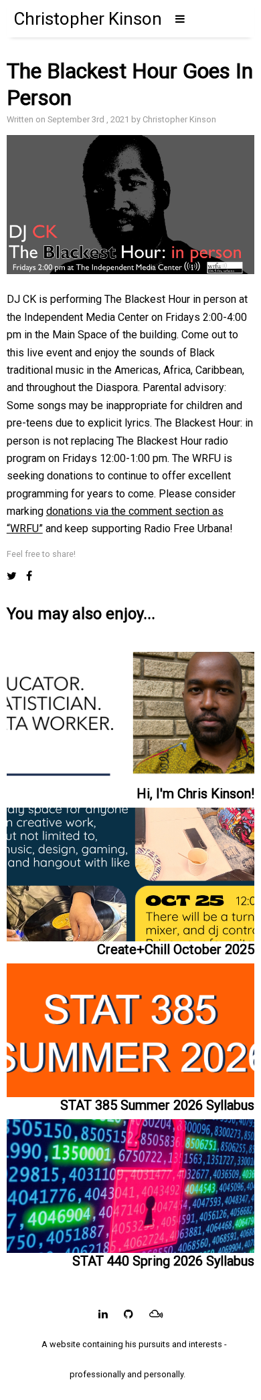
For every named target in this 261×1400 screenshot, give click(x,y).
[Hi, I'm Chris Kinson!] (131, 719)
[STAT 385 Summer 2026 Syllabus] (131, 1027)
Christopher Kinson (87, 19)
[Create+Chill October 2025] (131, 871)
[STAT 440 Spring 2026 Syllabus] (131, 1183)
